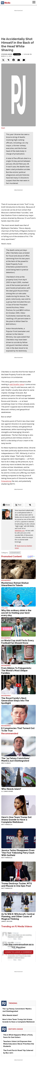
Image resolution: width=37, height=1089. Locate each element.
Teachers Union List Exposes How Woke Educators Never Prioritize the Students (18, 1043)
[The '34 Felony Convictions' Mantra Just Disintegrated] (18, 746)
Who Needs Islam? (11, 789)
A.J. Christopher (7, 791)
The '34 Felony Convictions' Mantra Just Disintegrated (15, 759)
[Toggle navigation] (34, 2)
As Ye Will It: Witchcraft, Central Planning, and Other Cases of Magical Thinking (17, 916)
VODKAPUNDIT (15, 552)
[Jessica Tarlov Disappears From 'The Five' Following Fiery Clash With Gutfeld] (18, 838)
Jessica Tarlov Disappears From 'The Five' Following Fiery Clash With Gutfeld (17, 852)
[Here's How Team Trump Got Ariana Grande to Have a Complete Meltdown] (18, 805)
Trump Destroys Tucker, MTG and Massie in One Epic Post (16, 884)
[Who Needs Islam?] (18, 777)
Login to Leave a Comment (18, 952)
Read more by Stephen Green (23, 547)
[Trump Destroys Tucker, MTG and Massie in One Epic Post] (18, 871)
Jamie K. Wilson (6, 921)
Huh (3, 128)
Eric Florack (6, 763)
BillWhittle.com (20, 531)
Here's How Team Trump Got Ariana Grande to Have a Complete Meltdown (16, 819)
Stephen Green (6, 54)
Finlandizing (6, 481)
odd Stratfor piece (16, 384)
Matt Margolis (6, 824)
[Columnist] (8, 514)
